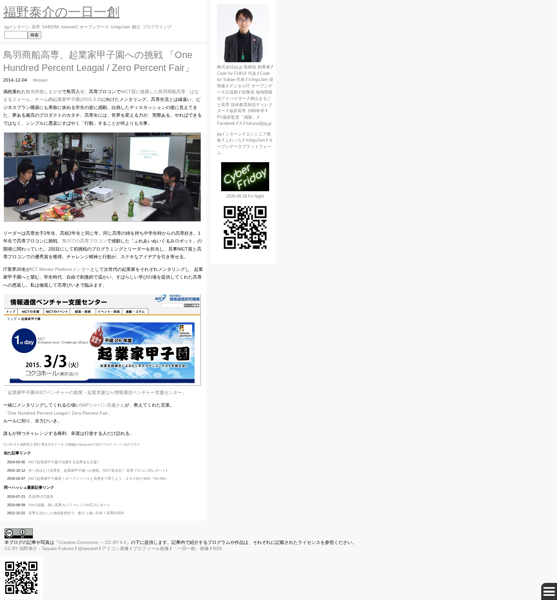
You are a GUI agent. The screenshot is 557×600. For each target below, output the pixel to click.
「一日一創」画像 (191, 548)
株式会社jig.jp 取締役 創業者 (243, 66)
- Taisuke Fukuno (46, 548)
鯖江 (136, 27)
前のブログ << (106, 444)
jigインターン (17, 27)
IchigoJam (120, 27)
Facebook (226, 123)
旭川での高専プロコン (84, 240)
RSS (217, 548)
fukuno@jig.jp (258, 123)
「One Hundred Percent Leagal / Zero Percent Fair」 (57, 413)
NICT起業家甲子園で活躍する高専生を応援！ (64, 462)
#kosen (40, 80)
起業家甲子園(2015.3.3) (77, 99)
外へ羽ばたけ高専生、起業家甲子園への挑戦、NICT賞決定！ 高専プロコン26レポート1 (98, 470)
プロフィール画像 (151, 548)
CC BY (11, 548)
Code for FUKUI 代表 (236, 73)
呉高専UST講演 (40, 496)
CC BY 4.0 (11, 444)
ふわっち (233, 140)
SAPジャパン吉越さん (102, 405)
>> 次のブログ (129, 444)
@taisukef (85, 444)
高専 (36, 27)
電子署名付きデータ (49, 444)
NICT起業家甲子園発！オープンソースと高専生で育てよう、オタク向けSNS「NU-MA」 (98, 478)
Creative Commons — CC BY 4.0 (92, 542)
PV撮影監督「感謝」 (236, 117)
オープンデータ (94, 27)
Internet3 (69, 27)
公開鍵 (69, 444)
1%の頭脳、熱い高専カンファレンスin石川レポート (69, 505)
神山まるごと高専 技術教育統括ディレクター (245, 104)
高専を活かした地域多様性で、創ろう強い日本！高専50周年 (76, 513)
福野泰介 (26, 444)
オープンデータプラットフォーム (245, 146)
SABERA (50, 27)
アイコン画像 (115, 548)
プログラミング (157, 27)
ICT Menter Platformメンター (60, 269)
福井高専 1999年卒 (247, 110)
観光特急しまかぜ (44, 91)
